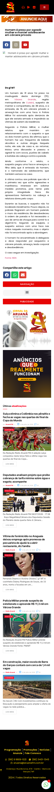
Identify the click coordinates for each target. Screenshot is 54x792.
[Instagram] (15, 44)
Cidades (9, 678)
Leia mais (10, 464)
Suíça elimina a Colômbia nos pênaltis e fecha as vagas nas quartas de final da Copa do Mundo (26, 417)
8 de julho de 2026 (26, 424)
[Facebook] (6, 44)
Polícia (8, 555)
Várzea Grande (25, 99)
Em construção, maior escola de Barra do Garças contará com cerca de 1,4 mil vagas (26, 665)
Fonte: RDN (10, 257)
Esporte (9, 430)
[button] (6, 274)
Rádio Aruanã (10, 550)
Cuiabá (30, 102)
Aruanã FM (9, 424)
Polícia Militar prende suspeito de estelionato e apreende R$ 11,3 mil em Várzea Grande (25, 604)
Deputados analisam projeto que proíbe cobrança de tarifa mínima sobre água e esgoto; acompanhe (26, 478)
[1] (46, 786)
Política (9, 491)
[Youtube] (25, 44)
